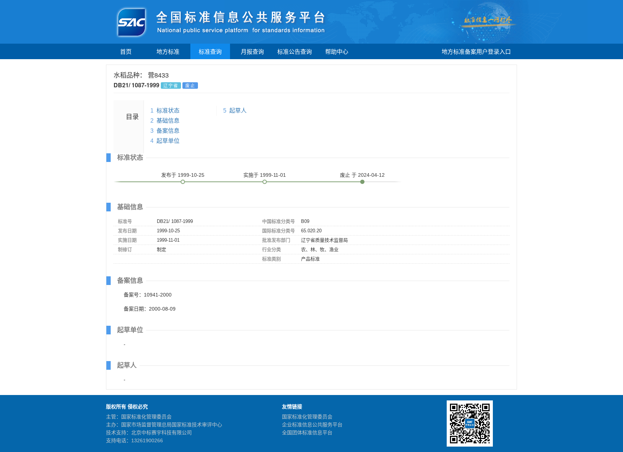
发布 (182, 175)
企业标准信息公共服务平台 (312, 424)
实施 (264, 175)
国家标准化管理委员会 (307, 417)
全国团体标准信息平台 (307, 432)
